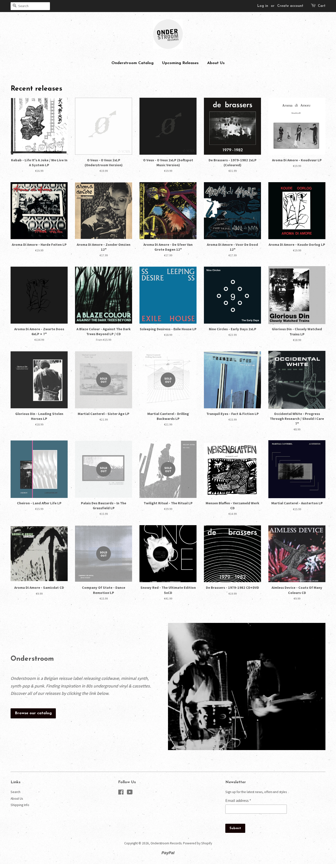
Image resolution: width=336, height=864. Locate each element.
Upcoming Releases (180, 63)
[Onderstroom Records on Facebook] (121, 793)
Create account (290, 6)
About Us (216, 63)
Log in (262, 6)
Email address (238, 800)
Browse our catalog (33, 713)
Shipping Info (20, 805)
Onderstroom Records (166, 843)
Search (15, 792)
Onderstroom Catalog (132, 63)
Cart (321, 6)
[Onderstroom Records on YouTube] (130, 793)
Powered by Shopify (197, 843)
